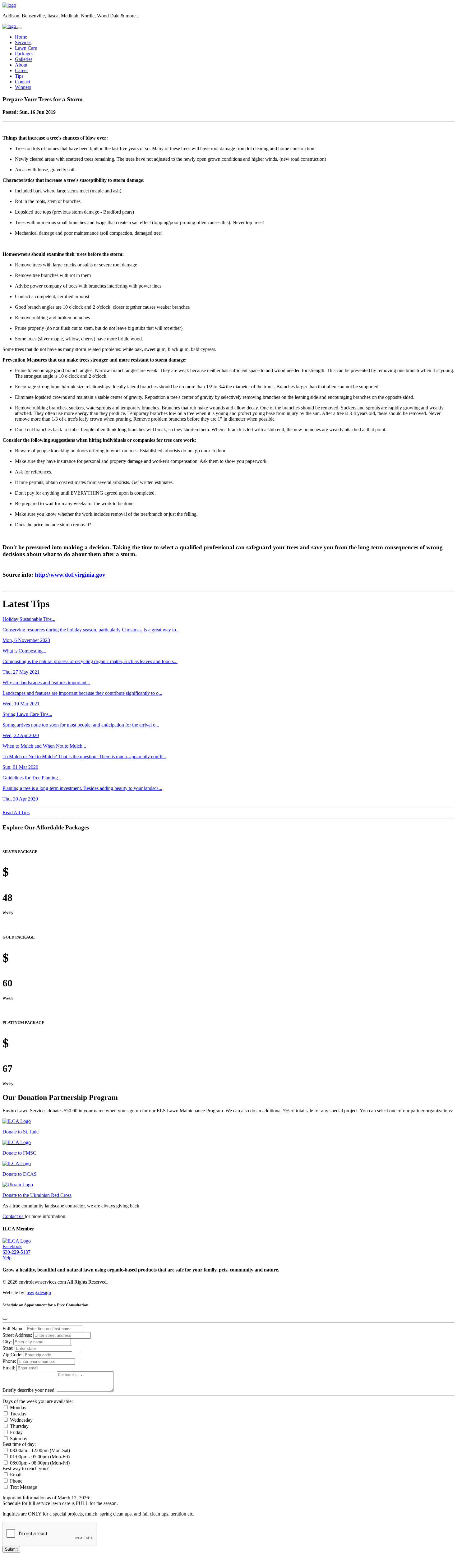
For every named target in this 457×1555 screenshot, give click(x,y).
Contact (22, 81)
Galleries (23, 59)
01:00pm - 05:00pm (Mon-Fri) (39, 1456)
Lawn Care (26, 48)
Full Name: (13, 1328)
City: (7, 1341)
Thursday (19, 1426)
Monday (17, 1407)
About (21, 64)
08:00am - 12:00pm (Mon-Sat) (39, 1450)
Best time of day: (19, 1444)
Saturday (18, 1438)
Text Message (23, 1487)
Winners (23, 87)
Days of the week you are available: (37, 1401)
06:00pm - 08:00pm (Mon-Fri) (39, 1462)
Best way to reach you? (25, 1468)
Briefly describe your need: (29, 1390)
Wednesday (21, 1420)
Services (23, 42)
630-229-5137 (16, 1252)
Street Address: (17, 1335)
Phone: (9, 1361)
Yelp (7, 1257)
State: (8, 1348)
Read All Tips (16, 812)
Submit (11, 1549)
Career (21, 70)
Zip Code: (13, 1354)
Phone (15, 1480)
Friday (16, 1432)
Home (21, 36)
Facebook (12, 1246)
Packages (24, 53)
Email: (8, 1367)
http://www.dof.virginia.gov (70, 574)
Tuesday (17, 1413)
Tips (19, 76)
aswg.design (39, 1292)
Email (15, 1474)
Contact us (13, 1216)
